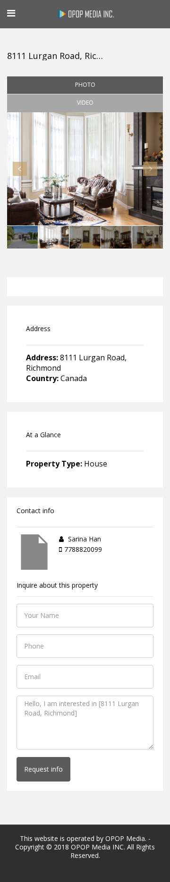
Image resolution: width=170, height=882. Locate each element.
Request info (43, 769)
